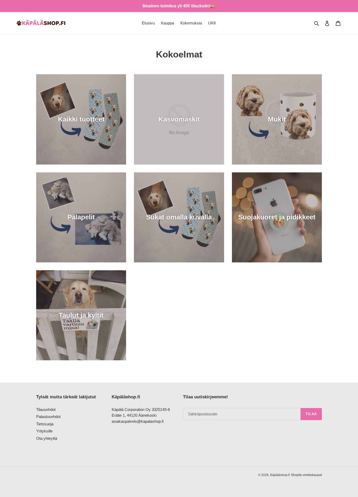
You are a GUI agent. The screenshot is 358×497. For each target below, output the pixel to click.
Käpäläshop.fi (280, 475)
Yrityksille (44, 431)
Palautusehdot (48, 416)
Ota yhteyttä (46, 438)
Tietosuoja (44, 424)
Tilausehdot (46, 409)
